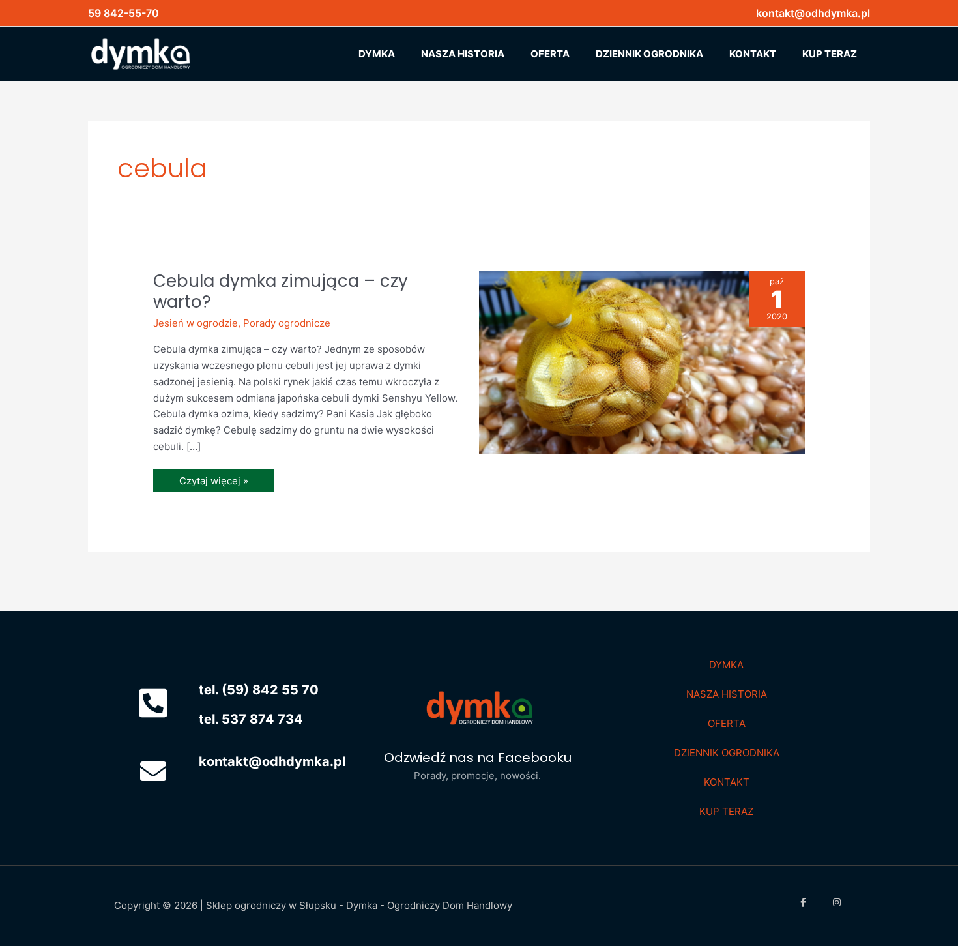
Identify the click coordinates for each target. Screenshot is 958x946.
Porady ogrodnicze (286, 323)
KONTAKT (726, 782)
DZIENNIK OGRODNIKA (726, 752)
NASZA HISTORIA (726, 694)
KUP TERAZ (726, 811)
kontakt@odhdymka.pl (813, 13)
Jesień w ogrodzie (195, 323)
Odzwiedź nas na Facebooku (478, 757)
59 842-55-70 (123, 13)
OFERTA (727, 723)
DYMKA (726, 664)
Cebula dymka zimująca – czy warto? (280, 291)
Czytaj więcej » (213, 478)
